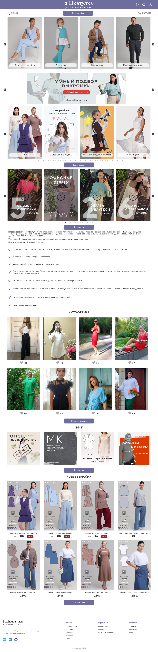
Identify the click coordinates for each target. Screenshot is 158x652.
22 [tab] (88, 160)
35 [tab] (120, 160)
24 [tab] (93, 160)
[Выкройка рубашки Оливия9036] (23, 565)
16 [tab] (73, 160)
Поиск (14, 13)
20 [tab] (83, 160)
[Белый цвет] (133, 132)
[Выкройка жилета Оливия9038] (23, 505)
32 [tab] (112, 160)
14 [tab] (95, 71)
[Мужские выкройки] (133, 43)
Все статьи (79, 470)
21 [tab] (85, 160)
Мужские (69, 635)
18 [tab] (78, 160)
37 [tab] (125, 160)
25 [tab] (95, 160)
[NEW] (25, 132)
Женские (69, 629)
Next (153, 44)
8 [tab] (80, 71)
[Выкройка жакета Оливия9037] (97, 505)
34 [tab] (117, 160)
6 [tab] (75, 71)
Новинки (69, 638)
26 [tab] (98, 160)
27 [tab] (100, 160)
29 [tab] (105, 160)
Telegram (132, 626)
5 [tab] (73, 71)
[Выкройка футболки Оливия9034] (134, 565)
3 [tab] (68, 71)
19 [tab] (80, 160)
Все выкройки (78, 13)
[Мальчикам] (97, 43)
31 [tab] (110, 160)
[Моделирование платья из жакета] (97, 448)
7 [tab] (78, 71)
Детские (69, 632)
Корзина (146, 13)
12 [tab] (90, 71)
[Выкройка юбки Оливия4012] (60, 565)
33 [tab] (115, 160)
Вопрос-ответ (103, 626)
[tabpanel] (25, 43)
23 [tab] (90, 160)
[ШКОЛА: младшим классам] (97, 132)
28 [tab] (102, 160)
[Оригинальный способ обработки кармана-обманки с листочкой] (60, 448)
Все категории (79, 165)
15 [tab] (98, 71)
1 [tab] (63, 71)
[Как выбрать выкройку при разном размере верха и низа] (134, 448)
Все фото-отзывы (79, 421)
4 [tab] (70, 71)
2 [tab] (66, 71)
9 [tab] (83, 71)
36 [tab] (122, 160)
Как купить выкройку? (106, 632)
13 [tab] (93, 71)
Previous (5, 44)
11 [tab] (88, 71)
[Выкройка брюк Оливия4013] (60, 505)
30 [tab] (107, 160)
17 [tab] (75, 160)
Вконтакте (133, 629)
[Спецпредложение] (23, 448)
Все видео (79, 227)
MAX (131, 632)
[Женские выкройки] (25, 43)
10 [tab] (85, 71)
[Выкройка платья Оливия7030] (97, 565)
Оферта (101, 629)
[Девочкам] (61, 43)
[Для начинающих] (61, 132)
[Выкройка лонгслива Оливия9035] (134, 505)
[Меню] (6, 5)
